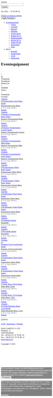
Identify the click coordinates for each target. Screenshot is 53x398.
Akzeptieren (6, 377)
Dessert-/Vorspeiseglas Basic (12, 119)
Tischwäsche (16, 34)
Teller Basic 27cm (8, 297)
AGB (13, 56)
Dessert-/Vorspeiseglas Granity (13, 132)
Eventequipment (12, 22)
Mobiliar (14, 31)
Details (4, 99)
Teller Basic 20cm (8, 286)
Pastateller (5, 223)
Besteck (14, 29)
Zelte (13, 47)
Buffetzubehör (16, 38)
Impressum (15, 58)
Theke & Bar (16, 42)
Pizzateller (5, 234)
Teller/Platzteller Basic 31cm (12, 311)
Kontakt (14, 51)
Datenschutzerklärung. (34, 375)
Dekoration (15, 45)
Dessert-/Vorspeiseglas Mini (11, 145)
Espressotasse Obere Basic (11, 172)
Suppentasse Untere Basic (11, 275)
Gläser (13, 25)
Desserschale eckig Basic (10, 106)
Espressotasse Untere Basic (11, 185)
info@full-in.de (7, 339)
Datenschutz (15, 54)
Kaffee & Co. (16, 36)
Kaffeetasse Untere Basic (10, 212)
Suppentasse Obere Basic (10, 262)
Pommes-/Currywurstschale (11, 249)
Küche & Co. (16, 40)
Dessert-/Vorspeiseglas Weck (12, 159)
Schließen (5, 395)
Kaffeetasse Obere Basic (10, 198)
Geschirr (14, 27)
